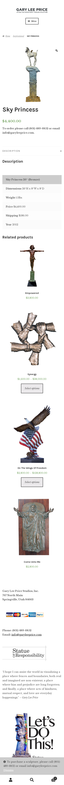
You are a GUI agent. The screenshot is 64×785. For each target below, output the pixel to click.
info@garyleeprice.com (26, 634)
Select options (32, 388)
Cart (49, 778)
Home (7, 36)
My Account (10, 780)
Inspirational (18, 36)
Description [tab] (11, 150)
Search (32, 780)
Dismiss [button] (8, 770)
